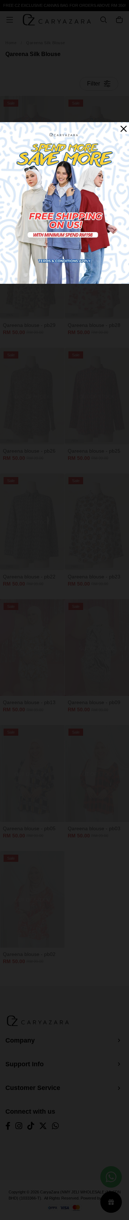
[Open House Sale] (64, 202)
